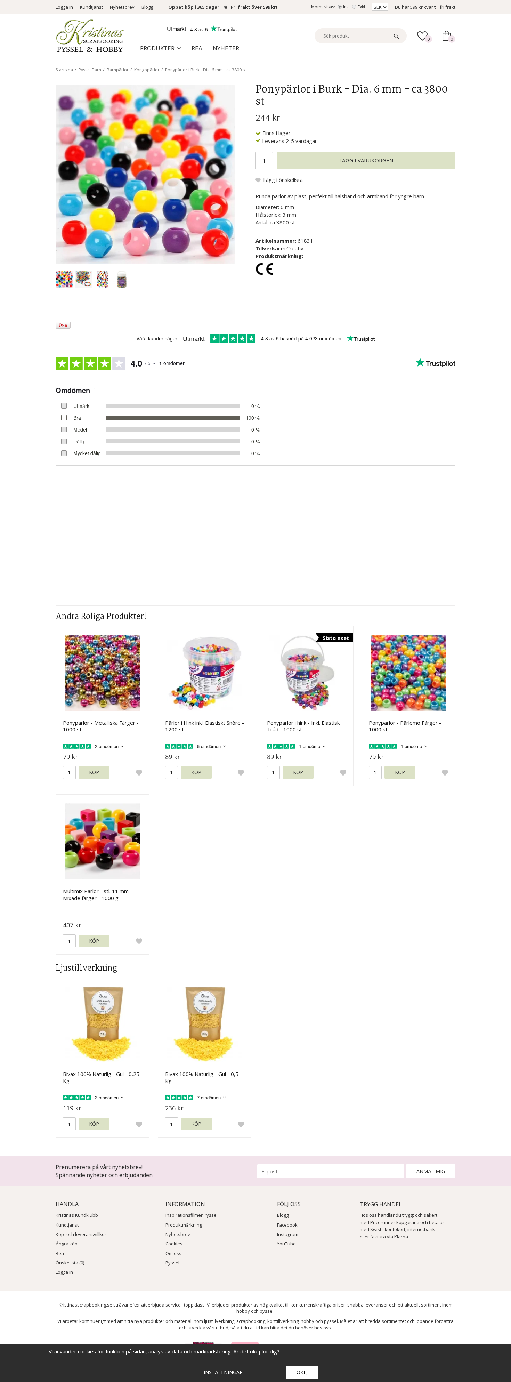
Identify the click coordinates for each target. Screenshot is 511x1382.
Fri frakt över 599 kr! (254, 7)
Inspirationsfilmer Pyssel (191, 1215)
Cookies (173, 1243)
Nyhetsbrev (122, 7)
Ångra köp (67, 1243)
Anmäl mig (430, 1171)
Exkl (361, 7)
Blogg (147, 7)
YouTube (286, 1243)
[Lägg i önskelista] (139, 773)
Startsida (64, 70)
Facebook (287, 1225)
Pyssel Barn (90, 70)
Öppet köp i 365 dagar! (194, 7)
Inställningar (223, 1372)
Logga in (64, 7)
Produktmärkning (183, 1225)
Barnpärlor (118, 70)
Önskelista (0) (70, 1263)
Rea (197, 48)
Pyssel (172, 1263)
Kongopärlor (147, 70)
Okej (302, 1372)
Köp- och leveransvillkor (81, 1234)
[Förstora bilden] (145, 173)
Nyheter (226, 48)
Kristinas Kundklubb (77, 1215)
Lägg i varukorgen (366, 160)
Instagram (287, 1234)
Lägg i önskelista (283, 179)
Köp (94, 772)
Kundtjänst (91, 7)
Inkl (346, 7)
